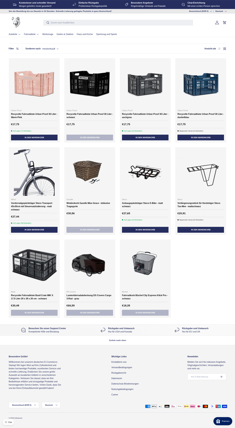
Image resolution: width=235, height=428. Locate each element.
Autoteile (13, 34)
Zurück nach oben (117, 340)
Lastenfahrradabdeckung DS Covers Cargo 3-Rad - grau (89, 297)
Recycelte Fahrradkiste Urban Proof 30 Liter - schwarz (90, 115)
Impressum (116, 378)
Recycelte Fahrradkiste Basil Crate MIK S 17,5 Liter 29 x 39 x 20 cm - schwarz (32, 297)
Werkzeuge (47, 34)
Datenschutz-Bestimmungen (125, 384)
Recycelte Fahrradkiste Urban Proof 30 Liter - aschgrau (145, 115)
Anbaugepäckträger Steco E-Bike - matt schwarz (142, 205)
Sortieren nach (33, 48)
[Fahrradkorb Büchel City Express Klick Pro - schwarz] (145, 265)
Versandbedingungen (121, 367)
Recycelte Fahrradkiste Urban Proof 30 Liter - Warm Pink (34, 115)
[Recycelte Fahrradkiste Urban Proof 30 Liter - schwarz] (90, 83)
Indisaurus (18, 418)
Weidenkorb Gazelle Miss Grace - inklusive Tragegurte (88, 205)
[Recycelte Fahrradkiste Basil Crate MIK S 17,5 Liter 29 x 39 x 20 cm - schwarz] (34, 265)
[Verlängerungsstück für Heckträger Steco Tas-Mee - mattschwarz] (200, 172)
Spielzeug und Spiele (106, 34)
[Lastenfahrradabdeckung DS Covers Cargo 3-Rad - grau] (90, 265)
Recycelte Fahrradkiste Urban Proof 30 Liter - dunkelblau (200, 115)
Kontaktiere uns (118, 362)
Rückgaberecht (118, 373)
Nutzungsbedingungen (122, 389)
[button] (225, 23)
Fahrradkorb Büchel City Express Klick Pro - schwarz (145, 297)
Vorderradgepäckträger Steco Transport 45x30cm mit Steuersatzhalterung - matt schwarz (31, 206)
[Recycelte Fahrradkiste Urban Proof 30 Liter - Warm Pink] (34, 83)
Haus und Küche (85, 34)
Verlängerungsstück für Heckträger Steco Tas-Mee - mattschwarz (198, 205)
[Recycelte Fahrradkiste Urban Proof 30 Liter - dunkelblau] (200, 83)
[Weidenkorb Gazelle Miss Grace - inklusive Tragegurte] (90, 172)
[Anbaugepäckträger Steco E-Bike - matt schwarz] (145, 172)
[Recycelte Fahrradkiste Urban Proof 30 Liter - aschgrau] (145, 83)
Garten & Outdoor (65, 34)
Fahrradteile (30, 34)
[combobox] (118, 23)
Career (114, 394)
